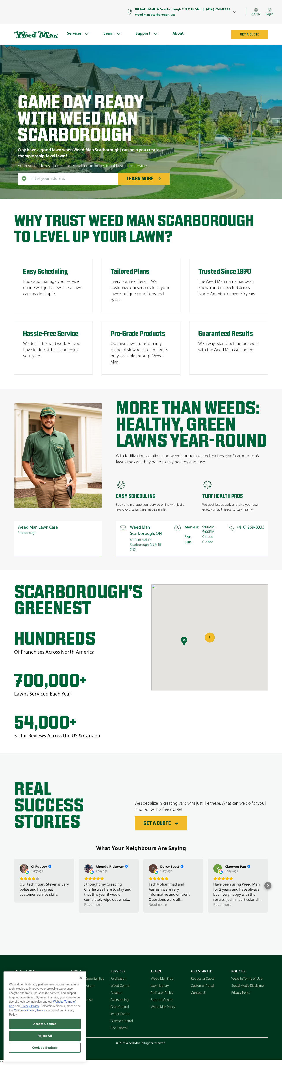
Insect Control (120, 1014)
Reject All (45, 1035)
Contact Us (198, 993)
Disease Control (122, 1021)
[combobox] (68, 179)
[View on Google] (24, 868)
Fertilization (118, 979)
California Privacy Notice (29, 1010)
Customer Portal (202, 986)
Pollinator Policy (162, 993)
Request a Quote (202, 979)
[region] (45, 1016)
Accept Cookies (44, 1024)
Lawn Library (160, 986)
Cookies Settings (45, 1047)
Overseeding (120, 1000)
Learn (156, 971)
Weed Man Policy (163, 1007)
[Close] (80, 978)
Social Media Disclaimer (248, 986)
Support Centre (162, 1000)
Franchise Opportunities (87, 979)
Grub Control (120, 1007)
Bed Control (119, 1028)
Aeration (116, 993)
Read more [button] (93, 904)
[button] (14, 885)
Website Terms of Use (246, 979)
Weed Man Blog (162, 979)
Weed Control (120, 986)
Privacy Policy (240, 993)
